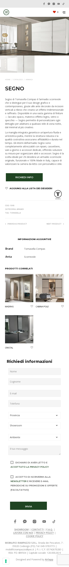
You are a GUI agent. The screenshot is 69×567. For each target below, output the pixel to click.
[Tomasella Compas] (58, 194)
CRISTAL (9, 347)
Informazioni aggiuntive (34, 239)
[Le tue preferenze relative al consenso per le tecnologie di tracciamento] (6, 561)
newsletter (18, 481)
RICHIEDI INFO (24, 177)
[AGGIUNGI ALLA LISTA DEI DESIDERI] (31, 306)
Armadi (29, 79)
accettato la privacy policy (30, 467)
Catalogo (18, 79)
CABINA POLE (42, 306)
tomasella (15, 213)
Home (8, 79)
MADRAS (9, 306)
